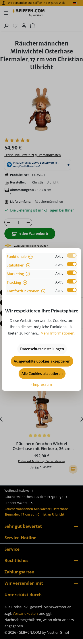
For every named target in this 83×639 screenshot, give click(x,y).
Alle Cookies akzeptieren (42, 373)
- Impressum (41, 384)
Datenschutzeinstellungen (42, 348)
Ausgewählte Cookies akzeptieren (42, 361)
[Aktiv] (72, 255)
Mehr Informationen (57, 333)
